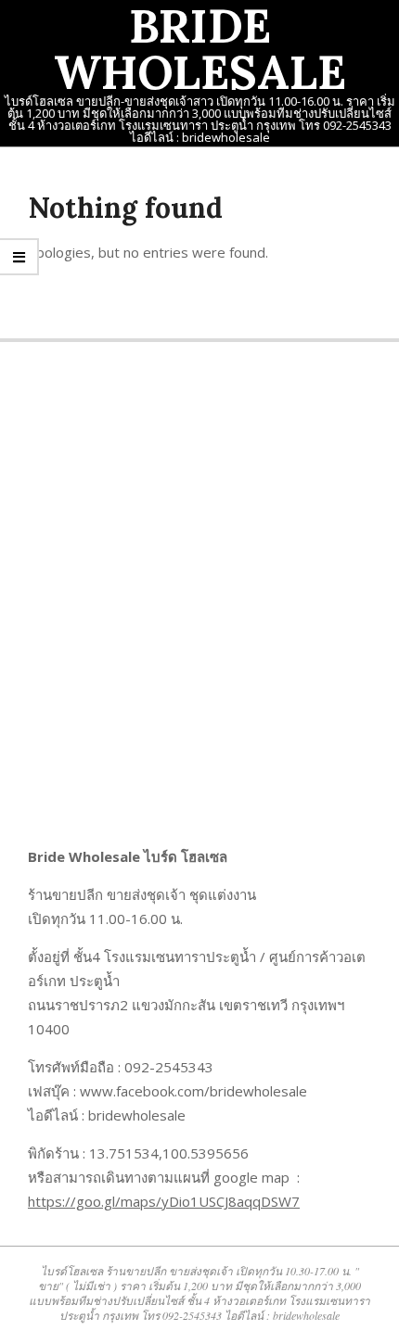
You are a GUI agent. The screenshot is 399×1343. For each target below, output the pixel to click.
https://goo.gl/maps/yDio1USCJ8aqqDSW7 (164, 1201)
